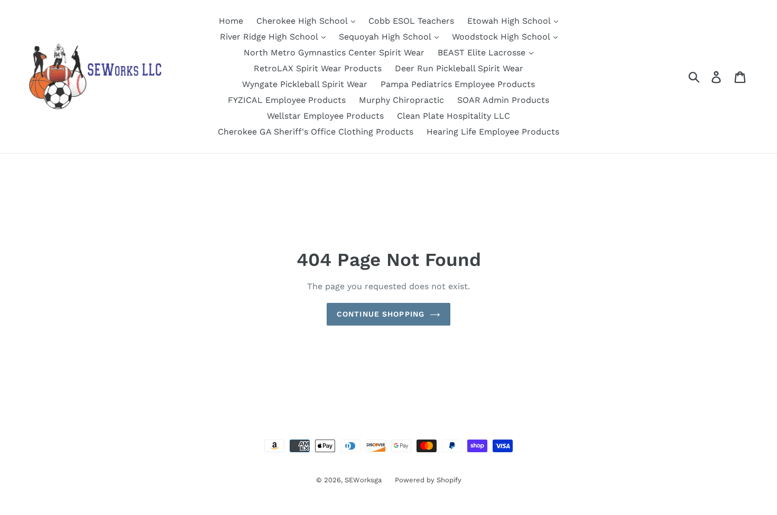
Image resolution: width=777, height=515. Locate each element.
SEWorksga (363, 480)
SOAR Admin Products (503, 100)
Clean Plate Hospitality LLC (453, 116)
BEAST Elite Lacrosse (483, 52)
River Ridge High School (270, 37)
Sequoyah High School (386, 37)
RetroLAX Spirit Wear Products (318, 68)
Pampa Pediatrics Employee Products (458, 84)
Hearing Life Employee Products (493, 132)
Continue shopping (380, 314)
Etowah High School (510, 21)
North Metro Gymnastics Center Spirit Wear (334, 52)
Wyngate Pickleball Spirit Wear (304, 84)
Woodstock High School (502, 37)
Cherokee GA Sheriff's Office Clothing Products (315, 132)
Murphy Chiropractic (401, 100)
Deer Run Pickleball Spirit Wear (459, 68)
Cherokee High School (303, 21)
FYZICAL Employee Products (287, 100)
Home (231, 21)
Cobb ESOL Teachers (411, 21)
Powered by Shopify (428, 480)
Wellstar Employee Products (325, 116)
